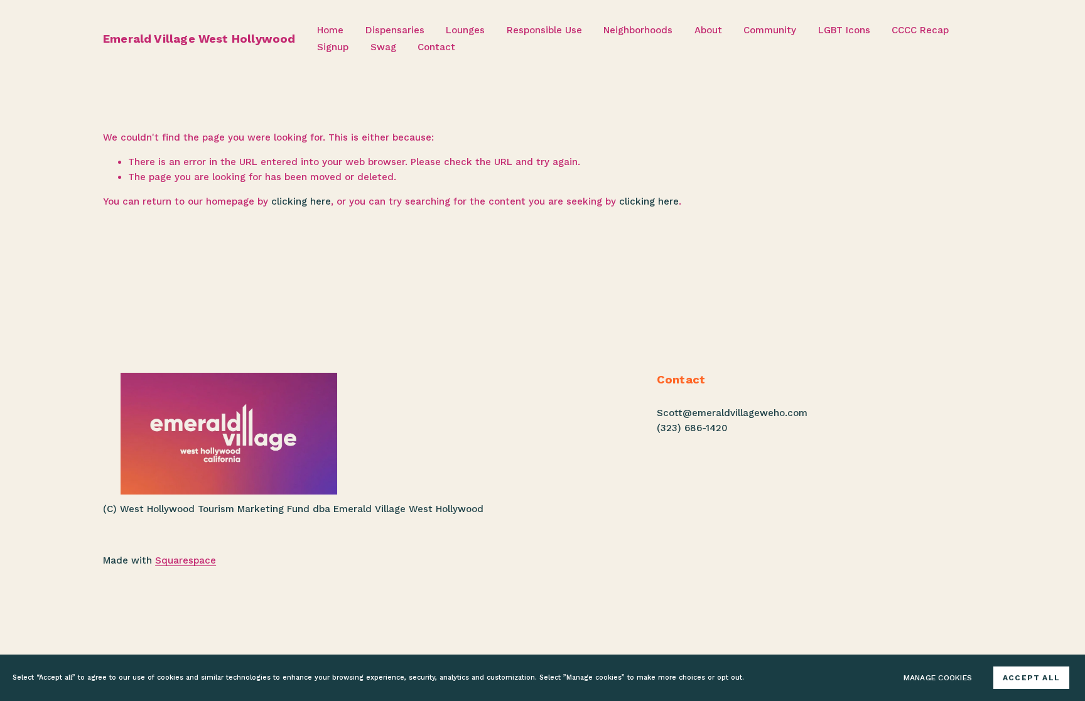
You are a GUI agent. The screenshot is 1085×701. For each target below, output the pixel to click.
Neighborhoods (637, 30)
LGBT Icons (844, 30)
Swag (383, 47)
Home (330, 30)
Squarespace (185, 560)
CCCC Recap (920, 30)
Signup (332, 47)
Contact (436, 47)
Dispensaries (394, 30)
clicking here (301, 201)
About (708, 30)
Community (769, 30)
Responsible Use (544, 30)
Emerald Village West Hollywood (199, 38)
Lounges (465, 30)
